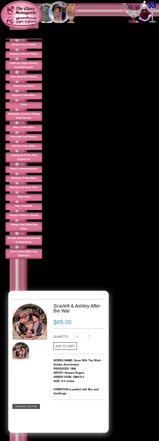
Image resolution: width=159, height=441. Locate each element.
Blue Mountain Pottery (24, 76)
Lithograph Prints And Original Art (24, 157)
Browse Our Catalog (24, 44)
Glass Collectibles (23, 127)
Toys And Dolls (24, 205)
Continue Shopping (26, 406)
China (23, 104)
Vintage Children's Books (24, 215)
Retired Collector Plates (24, 53)
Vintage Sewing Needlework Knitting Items (23, 240)
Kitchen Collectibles (24, 145)
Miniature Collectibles (23, 178)
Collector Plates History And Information (24, 65)
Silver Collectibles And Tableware (23, 253)
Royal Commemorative (23, 168)
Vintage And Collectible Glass (23, 226)
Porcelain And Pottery (24, 136)
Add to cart (65, 346)
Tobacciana (23, 196)
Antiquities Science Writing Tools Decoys (24, 115)
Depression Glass (23, 85)
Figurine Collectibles (24, 95)
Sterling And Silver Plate (24, 187)
